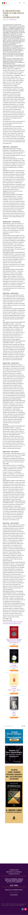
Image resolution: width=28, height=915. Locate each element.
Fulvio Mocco (14, 686)
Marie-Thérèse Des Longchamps (14, 639)
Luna (14, 712)
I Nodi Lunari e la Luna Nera (14, 640)
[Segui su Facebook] (22, 909)
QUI (6, 27)
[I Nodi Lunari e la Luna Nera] (14, 627)
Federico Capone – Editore (14, 689)
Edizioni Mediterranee (14, 642)
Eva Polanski (14, 710)
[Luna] (14, 697)
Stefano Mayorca (14, 663)
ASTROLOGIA (12, 19)
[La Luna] (14, 650)
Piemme (14, 713)
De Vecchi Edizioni (14, 666)
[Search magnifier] (24, 726)
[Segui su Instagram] (25, 909)
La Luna (14, 665)
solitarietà (5, 490)
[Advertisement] (14, 844)
